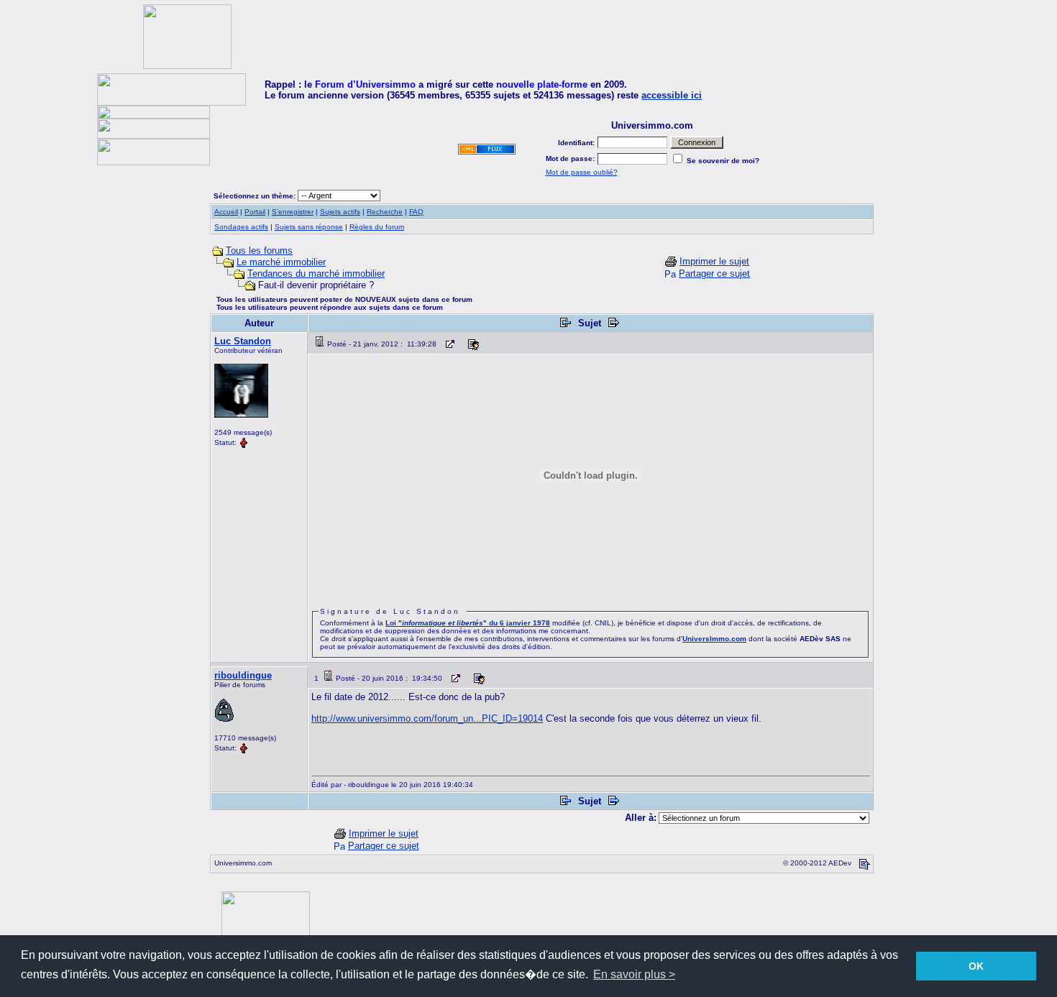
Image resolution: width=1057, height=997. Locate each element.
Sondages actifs (241, 227)
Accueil (226, 212)
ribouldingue (243, 675)
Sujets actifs (340, 212)
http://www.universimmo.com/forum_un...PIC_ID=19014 (427, 718)
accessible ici (671, 95)
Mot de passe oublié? (582, 172)
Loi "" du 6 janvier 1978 (467, 623)
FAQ (416, 212)
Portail (254, 212)
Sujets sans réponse (309, 227)
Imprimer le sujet (714, 261)
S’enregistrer (293, 212)
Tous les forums (259, 250)
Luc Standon (242, 341)
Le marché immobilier (281, 262)
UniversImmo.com (714, 639)
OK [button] (976, 966)
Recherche (385, 212)
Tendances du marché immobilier (316, 273)
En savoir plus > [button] (634, 974)
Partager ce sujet (714, 273)
